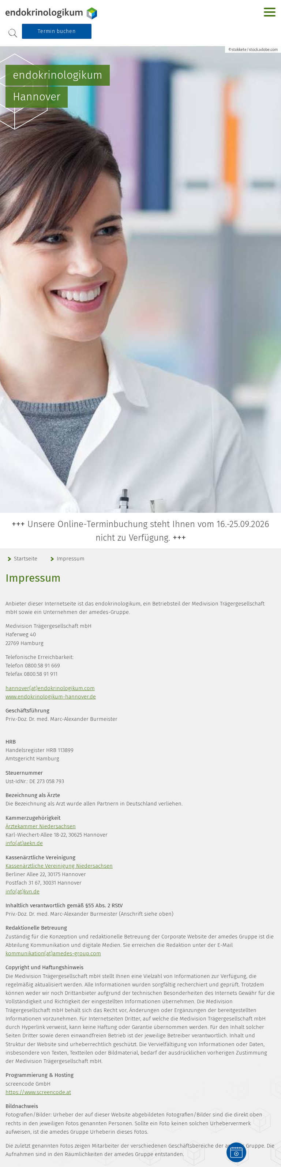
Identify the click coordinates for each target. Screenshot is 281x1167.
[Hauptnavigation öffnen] (270, 12)
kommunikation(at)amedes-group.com (53, 953)
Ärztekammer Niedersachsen (40, 826)
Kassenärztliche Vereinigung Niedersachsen (59, 866)
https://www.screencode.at (38, 1092)
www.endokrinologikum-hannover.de (50, 696)
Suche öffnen (12, 33)
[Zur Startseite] (51, 13)
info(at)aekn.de (24, 843)
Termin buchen (56, 31)
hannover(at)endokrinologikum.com (50, 688)
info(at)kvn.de (22, 891)
